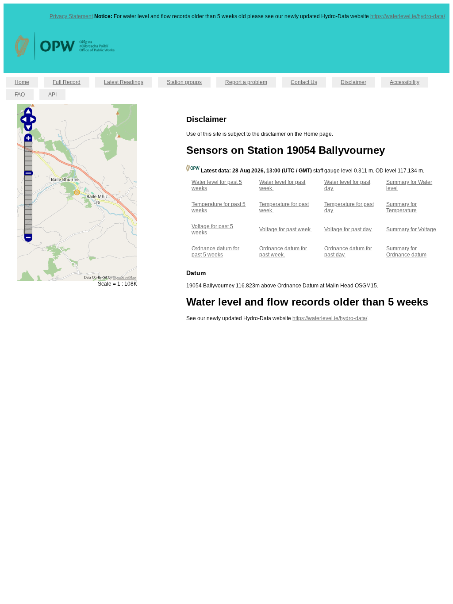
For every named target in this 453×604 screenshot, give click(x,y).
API (52, 95)
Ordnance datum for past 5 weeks (215, 251)
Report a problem (246, 82)
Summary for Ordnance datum (406, 251)
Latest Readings (123, 82)
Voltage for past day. (348, 229)
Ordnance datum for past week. (283, 251)
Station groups (184, 82)
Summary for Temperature (401, 207)
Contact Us (304, 82)
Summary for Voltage (411, 229)
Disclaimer (353, 82)
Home (22, 82)
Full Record (67, 82)
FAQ (20, 95)
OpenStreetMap (124, 277)
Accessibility (404, 82)
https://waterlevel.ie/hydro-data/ (407, 16)
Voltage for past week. (285, 229)
